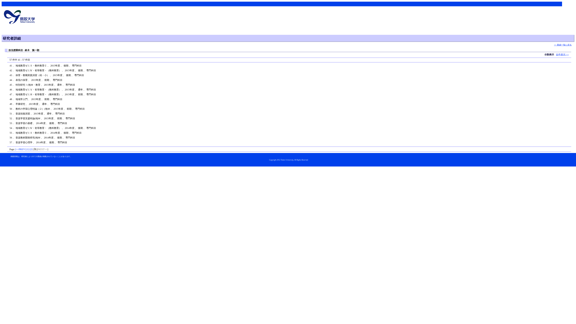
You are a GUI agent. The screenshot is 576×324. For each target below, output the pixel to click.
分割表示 (549, 54)
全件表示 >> (562, 54)
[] (20, 149)
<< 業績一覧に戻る (563, 45)
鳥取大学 (20, 17)
